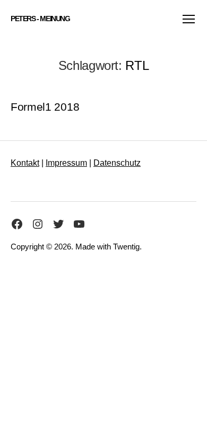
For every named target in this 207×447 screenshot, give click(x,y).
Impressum (66, 162)
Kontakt (25, 162)
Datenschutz (117, 162)
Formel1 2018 (45, 107)
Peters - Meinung (40, 18)
